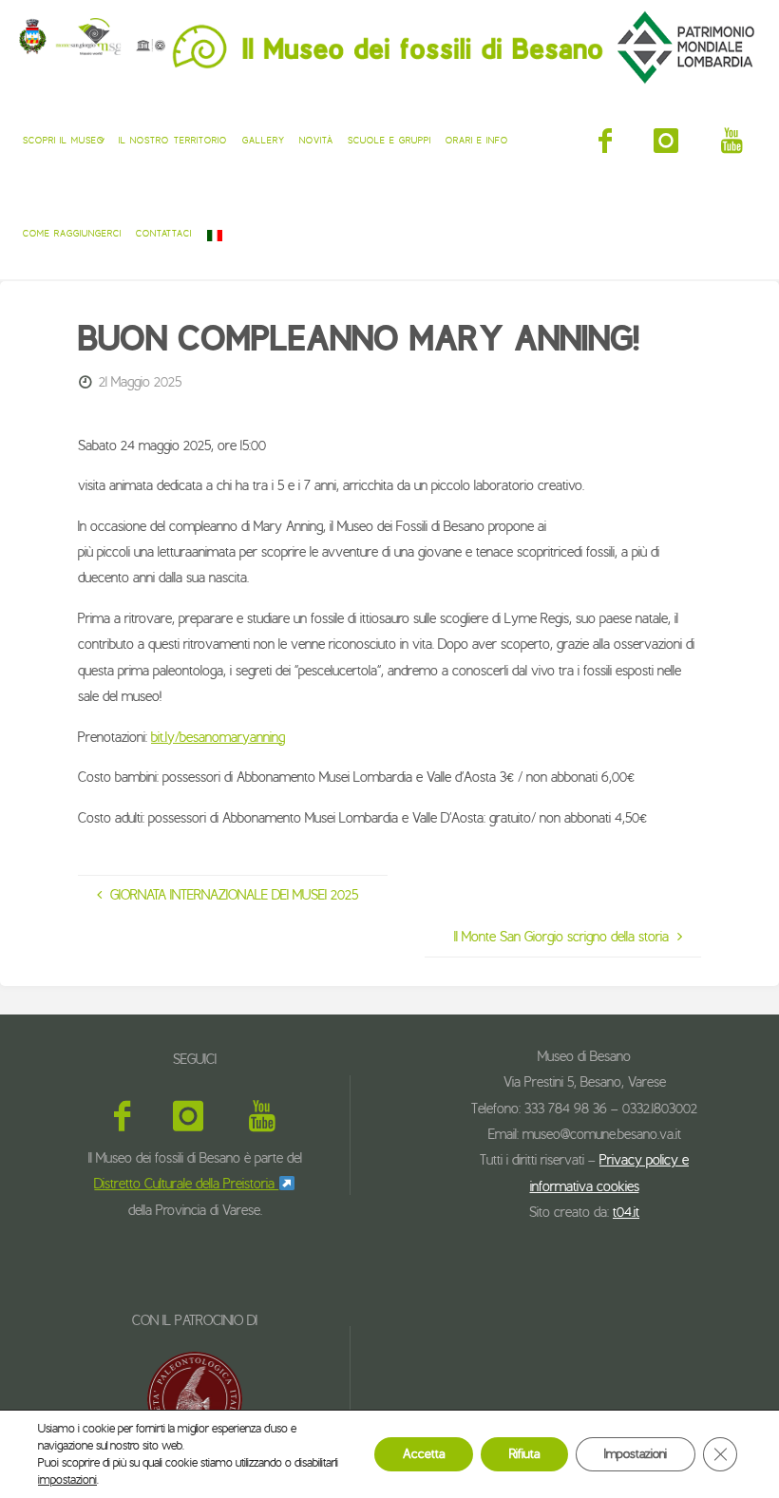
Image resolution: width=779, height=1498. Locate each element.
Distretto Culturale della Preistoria (186, 1183)
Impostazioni (635, 1454)
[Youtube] (732, 140)
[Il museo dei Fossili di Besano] (389, 46)
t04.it (626, 1212)
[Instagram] (666, 140)
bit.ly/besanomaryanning (218, 737)
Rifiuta (524, 1454)
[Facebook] (605, 140)
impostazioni (67, 1479)
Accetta (424, 1454)
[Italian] (214, 232)
